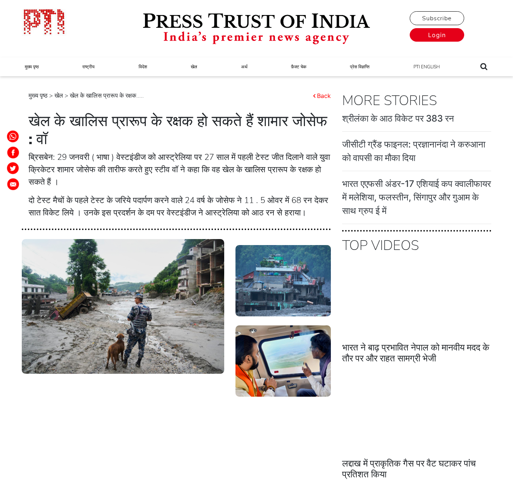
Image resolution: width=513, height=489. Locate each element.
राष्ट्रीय (88, 67)
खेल (194, 67)
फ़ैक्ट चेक (298, 67)
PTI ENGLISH (426, 67)
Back (324, 95)
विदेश (143, 67)
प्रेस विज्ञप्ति (360, 67)
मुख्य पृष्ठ (32, 67)
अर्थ (244, 67)
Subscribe (436, 18)
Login (437, 35)
